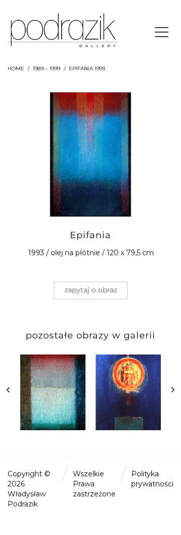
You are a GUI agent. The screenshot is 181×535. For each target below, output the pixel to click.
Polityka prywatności (152, 478)
